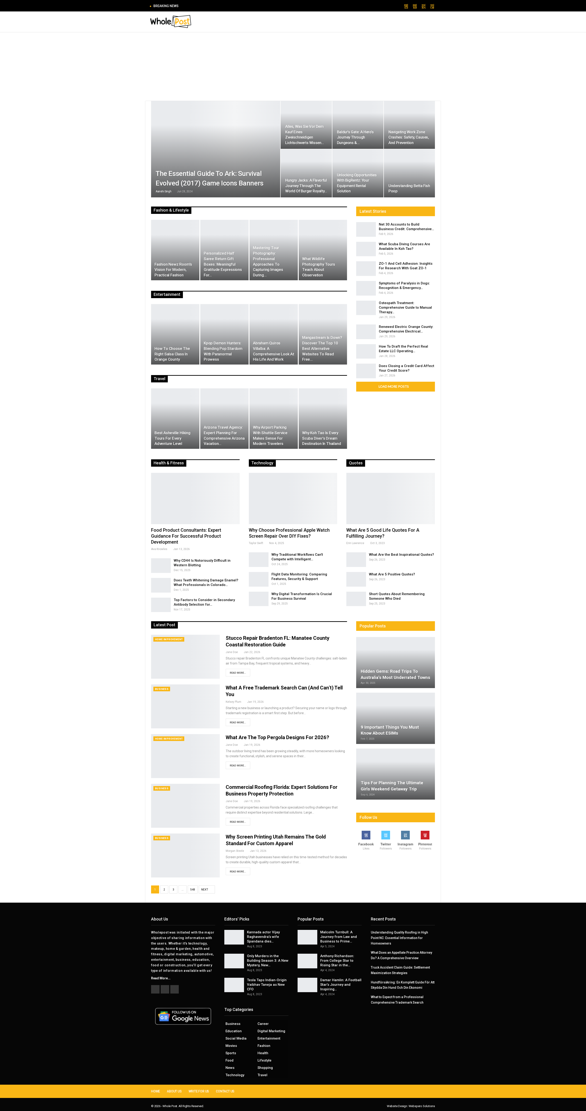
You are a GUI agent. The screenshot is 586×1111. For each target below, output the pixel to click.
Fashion (264, 1046)
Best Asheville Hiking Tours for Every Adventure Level (172, 438)
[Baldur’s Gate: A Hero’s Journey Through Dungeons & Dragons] (358, 125)
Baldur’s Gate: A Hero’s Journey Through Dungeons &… (355, 137)
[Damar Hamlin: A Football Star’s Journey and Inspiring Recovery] (307, 985)
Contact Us (225, 1091)
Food (229, 1060)
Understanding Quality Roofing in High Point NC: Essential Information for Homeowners (399, 938)
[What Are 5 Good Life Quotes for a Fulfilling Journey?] (390, 498)
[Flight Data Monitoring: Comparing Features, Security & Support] (259, 579)
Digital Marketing (271, 1031)
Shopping (265, 1068)
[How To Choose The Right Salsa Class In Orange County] (175, 334)
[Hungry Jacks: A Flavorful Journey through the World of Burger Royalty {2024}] (306, 173)
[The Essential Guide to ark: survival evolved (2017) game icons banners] (216, 149)
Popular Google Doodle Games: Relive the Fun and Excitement (230, 6)
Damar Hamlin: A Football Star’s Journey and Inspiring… (340, 984)
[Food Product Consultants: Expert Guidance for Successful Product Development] (195, 498)
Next (205, 889)
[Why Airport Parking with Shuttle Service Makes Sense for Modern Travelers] (273, 418)
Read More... (238, 672)
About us (174, 1091)
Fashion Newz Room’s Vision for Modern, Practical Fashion (173, 270)
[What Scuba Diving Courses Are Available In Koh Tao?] (366, 249)
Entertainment (269, 1038)
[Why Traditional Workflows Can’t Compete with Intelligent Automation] (259, 559)
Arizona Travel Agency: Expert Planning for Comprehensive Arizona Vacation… (224, 435)
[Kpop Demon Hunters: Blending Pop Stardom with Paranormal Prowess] (224, 334)
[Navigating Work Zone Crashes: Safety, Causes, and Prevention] (409, 125)
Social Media (236, 1038)
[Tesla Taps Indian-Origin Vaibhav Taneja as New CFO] (234, 985)
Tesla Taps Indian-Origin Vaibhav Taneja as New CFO (267, 984)
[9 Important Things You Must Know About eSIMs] (395, 718)
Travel (262, 1075)
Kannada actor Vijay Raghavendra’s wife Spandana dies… (263, 936)
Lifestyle (264, 1060)
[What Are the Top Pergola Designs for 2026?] (185, 756)
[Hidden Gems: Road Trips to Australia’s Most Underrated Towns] (395, 662)
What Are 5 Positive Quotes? (392, 574)
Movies (231, 1046)
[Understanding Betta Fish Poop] (409, 173)
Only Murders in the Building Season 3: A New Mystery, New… (267, 960)
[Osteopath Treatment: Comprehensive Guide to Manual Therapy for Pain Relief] (366, 308)
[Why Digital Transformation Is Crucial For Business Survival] (259, 599)
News (229, 1068)
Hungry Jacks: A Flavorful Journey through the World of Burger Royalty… (306, 185)
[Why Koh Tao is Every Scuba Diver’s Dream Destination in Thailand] (322, 418)
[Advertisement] (293, 67)
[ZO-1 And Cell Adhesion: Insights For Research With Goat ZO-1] (366, 268)
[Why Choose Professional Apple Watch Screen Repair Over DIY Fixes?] (293, 498)
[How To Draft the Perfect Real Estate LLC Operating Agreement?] (366, 351)
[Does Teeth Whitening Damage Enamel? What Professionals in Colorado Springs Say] (161, 585)
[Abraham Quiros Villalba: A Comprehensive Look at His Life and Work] (273, 334)
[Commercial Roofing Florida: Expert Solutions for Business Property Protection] (185, 806)
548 (192, 889)
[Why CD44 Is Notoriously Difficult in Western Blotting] (161, 565)
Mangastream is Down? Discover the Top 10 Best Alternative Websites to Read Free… (322, 348)
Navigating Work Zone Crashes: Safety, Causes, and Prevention (408, 137)
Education (233, 1031)
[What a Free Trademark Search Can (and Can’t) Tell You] (185, 706)
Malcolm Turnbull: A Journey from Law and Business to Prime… (338, 936)
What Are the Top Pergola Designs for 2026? (277, 737)
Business (161, 689)
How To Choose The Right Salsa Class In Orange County (172, 354)
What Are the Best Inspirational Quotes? (401, 555)
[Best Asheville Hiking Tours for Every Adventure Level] (175, 418)
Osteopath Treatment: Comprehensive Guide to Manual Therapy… (405, 307)
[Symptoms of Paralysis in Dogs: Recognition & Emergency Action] (366, 288)
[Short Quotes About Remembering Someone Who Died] (356, 599)
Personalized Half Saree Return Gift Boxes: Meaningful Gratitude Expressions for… (223, 264)
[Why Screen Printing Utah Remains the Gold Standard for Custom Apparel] (185, 855)
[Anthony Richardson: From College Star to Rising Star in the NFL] (307, 961)
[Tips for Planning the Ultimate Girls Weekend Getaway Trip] (395, 774)
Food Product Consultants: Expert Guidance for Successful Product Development (186, 536)
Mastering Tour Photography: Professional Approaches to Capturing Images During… (268, 261)
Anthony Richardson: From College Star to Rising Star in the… (337, 960)
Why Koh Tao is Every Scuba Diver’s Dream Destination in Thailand (321, 438)
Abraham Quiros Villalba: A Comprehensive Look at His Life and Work (273, 351)
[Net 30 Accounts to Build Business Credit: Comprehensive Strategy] (366, 229)
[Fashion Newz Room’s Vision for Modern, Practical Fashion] (175, 250)
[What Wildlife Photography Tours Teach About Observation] (322, 250)
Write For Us (199, 1091)
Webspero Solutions (422, 1106)
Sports (230, 1053)
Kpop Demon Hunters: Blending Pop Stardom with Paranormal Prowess (223, 351)
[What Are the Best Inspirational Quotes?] (356, 559)
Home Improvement (169, 639)
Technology (234, 1075)
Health (263, 1053)
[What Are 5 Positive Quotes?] (356, 579)
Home (155, 1091)
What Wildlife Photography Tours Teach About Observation (318, 266)
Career (263, 1024)
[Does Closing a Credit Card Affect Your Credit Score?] (366, 371)
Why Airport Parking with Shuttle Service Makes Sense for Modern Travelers (270, 435)
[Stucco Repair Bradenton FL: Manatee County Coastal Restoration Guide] (185, 657)
